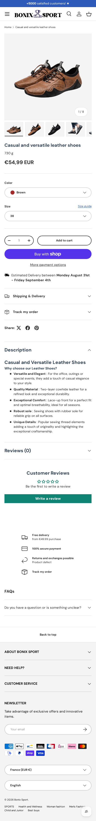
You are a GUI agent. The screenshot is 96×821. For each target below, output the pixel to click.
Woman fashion (56, 806)
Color (8, 183)
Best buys (34, 810)
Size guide (85, 206)
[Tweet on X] (18, 327)
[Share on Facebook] (27, 327)
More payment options (48, 265)
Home (7, 27)
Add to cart (64, 240)
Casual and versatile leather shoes (35, 27)
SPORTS (9, 806)
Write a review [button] (48, 498)
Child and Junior (13, 810)
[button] (89, 14)
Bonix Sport (21, 799)
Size (7, 206)
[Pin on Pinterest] (36, 327)
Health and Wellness (30, 806)
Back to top (48, 634)
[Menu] (7, 14)
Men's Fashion (77, 806)
